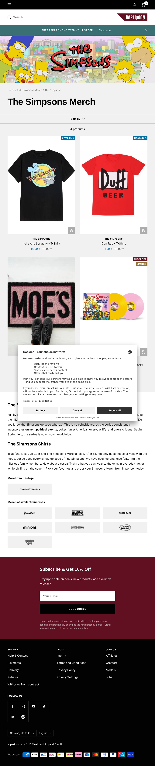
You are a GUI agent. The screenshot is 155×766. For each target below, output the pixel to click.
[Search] (34, 17)
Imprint (61, 655)
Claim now (104, 30)
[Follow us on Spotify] (23, 717)
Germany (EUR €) (20, 733)
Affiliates (112, 655)
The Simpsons (41, 239)
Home (11, 90)
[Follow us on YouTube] (33, 706)
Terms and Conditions (71, 663)
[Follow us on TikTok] (44, 706)
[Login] (134, 4)
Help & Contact (18, 655)
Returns (13, 677)
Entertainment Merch (29, 90)
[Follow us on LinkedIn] (13, 717)
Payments (14, 663)
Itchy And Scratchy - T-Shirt (41, 243)
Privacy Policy (66, 670)
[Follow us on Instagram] (23, 706)
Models (111, 670)
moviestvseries (30, 489)
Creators (112, 663)
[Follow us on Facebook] (13, 706)
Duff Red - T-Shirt (114, 243)
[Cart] (144, 5)
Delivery (13, 670)
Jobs (109, 677)
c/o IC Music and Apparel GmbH (43, 744)
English (43, 733)
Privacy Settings (67, 677)
